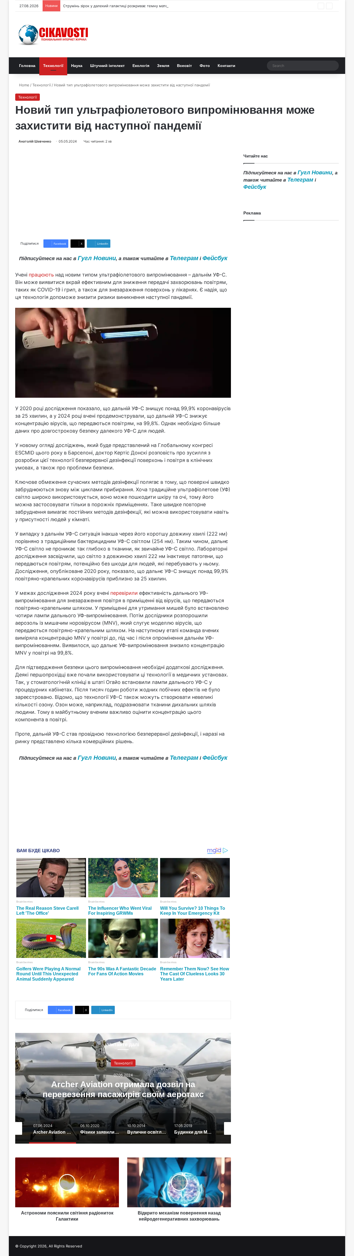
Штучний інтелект (107, 65)
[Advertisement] (123, 192)
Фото (205, 65)
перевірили (124, 593)
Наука (76, 65)
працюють (41, 275)
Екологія (140, 65)
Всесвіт (184, 65)
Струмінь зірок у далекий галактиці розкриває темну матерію (118, 6)
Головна (27, 65)
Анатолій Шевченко (35, 141)
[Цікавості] (54, 34)
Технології (53, 65)
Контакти (226, 65)
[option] (123, 1088)
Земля (163, 65)
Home (23, 85)
